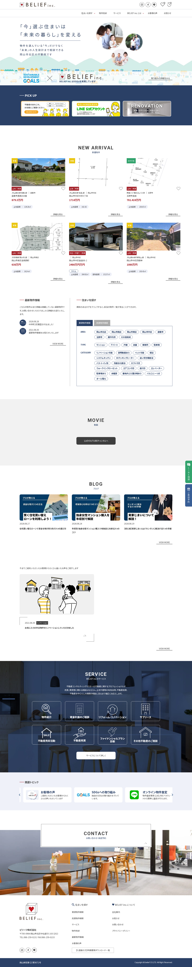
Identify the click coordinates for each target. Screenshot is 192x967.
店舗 (135, 344)
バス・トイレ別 (102, 363)
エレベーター (156, 368)
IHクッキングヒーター (125, 357)
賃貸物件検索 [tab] (85, 322)
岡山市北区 (101, 331)
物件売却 (103, 13)
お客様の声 (152, 13)
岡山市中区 (147, 331)
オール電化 (101, 378)
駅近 (152, 352)
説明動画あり (123, 352)
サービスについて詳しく (96, 755)
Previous (19, 795)
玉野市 (99, 337)
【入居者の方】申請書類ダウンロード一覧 (93, 950)
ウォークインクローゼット (107, 368)
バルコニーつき (153, 373)
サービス (117, 13)
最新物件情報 (78, 937)
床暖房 (114, 373)
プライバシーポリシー (121, 930)
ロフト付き (135, 363)
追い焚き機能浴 (146, 357)
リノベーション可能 (104, 352)
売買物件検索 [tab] (102, 322)
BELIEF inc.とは (134, 13)
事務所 (145, 344)
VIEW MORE (58, 343)
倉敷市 (160, 331)
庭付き (142, 368)
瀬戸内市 (112, 337)
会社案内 (116, 912)
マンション (100, 344)
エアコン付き (128, 368)
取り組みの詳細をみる (160, 78)
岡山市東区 (132, 331)
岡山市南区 (116, 331)
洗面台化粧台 (120, 363)
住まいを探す (86, 13)
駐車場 (157, 344)
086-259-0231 (30, 937)
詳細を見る (58, 214)
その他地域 (126, 337)
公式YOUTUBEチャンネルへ (96, 440)
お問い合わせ (117, 924)
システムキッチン (103, 357)
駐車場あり (101, 373)
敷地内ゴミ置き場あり (132, 373)
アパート (114, 344)
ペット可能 (139, 352)
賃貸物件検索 (78, 912)
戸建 (125, 344)
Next (172, 795)
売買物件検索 (78, 918)
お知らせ (167, 13)
